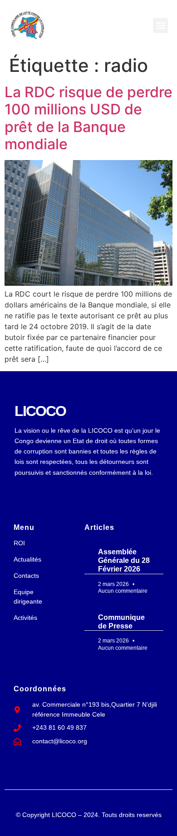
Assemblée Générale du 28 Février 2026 (124, 560)
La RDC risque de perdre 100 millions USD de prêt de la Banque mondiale (88, 118)
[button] (160, 25)
